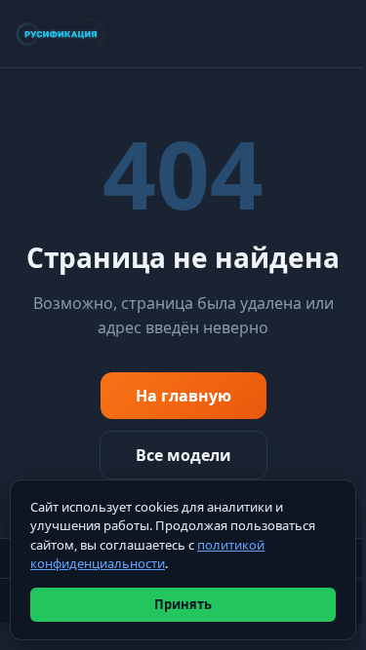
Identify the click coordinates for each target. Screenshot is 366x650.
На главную (183, 395)
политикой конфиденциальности (147, 554)
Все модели (183, 455)
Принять (183, 604)
